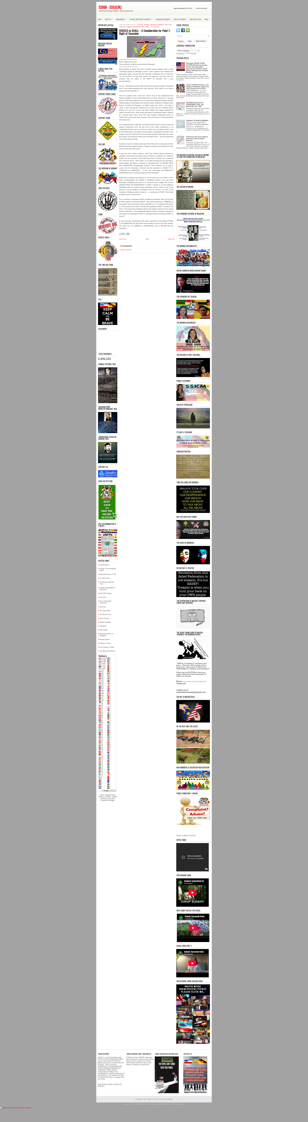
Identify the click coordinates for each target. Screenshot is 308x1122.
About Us (109, 19)
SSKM (147, 26)
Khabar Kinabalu (105, 622)
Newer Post (122, 239)
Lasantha (152, 1104)
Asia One (102, 597)
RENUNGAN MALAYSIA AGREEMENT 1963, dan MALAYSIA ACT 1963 (195, 104)
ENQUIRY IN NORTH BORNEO (197, 121)
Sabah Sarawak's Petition (183, 8)
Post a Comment (125, 250)
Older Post (171, 239)
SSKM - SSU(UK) (110, 7)
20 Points (147, 24)
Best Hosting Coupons (178, 1104)
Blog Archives (201, 41)
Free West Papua (105, 593)
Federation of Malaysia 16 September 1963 (131, 26)
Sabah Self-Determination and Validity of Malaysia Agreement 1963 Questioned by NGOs (197, 86)
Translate (193, 54)
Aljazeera (102, 607)
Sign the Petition (195, 19)
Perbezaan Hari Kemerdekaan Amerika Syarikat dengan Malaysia (197, 138)
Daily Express (104, 618)
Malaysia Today (104, 643)
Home (99, 19)
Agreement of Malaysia (157, 24)
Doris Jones (168, 24)
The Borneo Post (105, 614)
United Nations (201, 8)
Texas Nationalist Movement (105, 602)
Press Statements (180, 19)
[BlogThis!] (123, 234)
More (207, 19)
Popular (181, 41)
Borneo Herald (104, 639)
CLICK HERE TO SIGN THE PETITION (194, 681)
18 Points (140, 24)
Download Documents (163, 19)
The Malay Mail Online (107, 651)
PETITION (192, 672)
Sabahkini (102, 626)
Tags (189, 41)
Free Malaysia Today (106, 647)
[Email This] (120, 234)
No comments (155, 26)
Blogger (111, 800)
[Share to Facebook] (128, 234)
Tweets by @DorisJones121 (186, 835)
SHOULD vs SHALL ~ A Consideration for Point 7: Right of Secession (144, 32)
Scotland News (104, 578)
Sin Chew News (104, 611)
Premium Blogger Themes (164, 1104)
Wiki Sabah (103, 630)
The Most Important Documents (140, 19)
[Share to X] (125, 234)
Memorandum (121, 19)
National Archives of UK (107, 574)
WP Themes (136, 1104)
